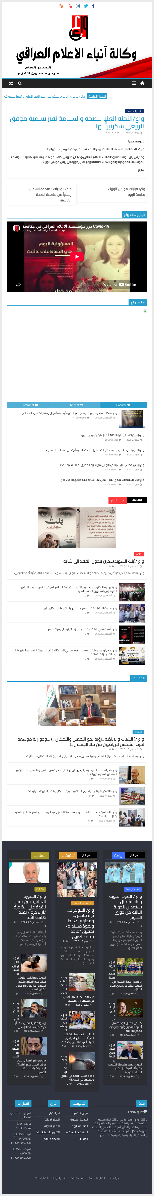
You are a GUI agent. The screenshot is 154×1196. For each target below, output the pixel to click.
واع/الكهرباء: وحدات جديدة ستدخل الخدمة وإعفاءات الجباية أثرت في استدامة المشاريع (95, 450)
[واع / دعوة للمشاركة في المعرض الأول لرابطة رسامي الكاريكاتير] (132, 606)
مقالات (40, 889)
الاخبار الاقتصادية (97, 1178)
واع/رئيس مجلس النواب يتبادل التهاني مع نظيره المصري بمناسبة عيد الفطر (102, 464)
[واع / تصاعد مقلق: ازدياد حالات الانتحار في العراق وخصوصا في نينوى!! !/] (82, 1054)
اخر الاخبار (54, 1113)
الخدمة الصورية (79, 1119)
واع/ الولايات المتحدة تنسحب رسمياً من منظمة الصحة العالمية (50, 194)
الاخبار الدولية (52, 1119)
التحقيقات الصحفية (82, 903)
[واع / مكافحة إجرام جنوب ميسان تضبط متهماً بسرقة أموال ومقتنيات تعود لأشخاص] (132, 410)
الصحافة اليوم (80, 1126)
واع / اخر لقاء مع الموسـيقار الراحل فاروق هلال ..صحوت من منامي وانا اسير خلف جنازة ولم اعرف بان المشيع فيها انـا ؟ (65, 772)
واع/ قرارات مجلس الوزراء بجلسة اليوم (126, 191)
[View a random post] (11, 83)
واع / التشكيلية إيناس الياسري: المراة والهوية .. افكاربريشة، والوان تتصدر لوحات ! (71, 791)
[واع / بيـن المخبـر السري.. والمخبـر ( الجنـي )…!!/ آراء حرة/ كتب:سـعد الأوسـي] (34, 1001)
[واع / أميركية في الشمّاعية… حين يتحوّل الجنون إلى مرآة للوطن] (132, 627)
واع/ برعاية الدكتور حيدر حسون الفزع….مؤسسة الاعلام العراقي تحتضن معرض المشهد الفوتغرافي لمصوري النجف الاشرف (68, 589)
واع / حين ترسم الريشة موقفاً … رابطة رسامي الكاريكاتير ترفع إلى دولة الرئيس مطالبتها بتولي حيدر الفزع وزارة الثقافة (65, 652)
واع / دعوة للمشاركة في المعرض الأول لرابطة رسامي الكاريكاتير (80, 608)
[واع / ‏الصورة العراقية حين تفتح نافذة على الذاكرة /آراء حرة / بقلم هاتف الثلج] (29, 864)
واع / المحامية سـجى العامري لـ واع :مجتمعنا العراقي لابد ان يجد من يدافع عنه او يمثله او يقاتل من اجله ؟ (66, 814)
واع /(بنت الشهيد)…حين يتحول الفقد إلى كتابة (103, 561)
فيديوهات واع (80, 1113)
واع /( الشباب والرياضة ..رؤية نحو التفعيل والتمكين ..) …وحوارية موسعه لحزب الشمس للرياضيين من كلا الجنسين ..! (80, 741)
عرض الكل (137, 499)
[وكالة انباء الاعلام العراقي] (142, 83)
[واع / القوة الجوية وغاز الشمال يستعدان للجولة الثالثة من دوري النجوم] (125, 864)
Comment (27, 405)
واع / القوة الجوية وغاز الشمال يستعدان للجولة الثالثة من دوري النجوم (125, 907)
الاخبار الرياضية (133, 889)
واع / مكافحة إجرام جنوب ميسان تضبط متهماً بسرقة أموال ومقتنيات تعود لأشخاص (69, 413)
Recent (74, 405)
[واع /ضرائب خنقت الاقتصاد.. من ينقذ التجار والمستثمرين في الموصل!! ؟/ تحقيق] (82, 975)
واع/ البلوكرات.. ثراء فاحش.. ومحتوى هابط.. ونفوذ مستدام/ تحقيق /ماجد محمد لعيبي (80, 923)
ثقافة (139, 554)
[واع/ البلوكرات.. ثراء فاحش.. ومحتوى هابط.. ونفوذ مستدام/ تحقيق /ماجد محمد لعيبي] (77, 864)
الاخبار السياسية (134, 111)
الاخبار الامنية (77, 1178)
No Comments (79, 418)
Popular (121, 405)
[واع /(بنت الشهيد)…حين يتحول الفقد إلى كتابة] (77, 509)
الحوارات (138, 732)
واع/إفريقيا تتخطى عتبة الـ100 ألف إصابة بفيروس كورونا (112, 435)
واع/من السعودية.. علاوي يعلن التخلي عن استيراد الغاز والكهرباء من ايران (102, 479)
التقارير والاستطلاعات (48, 1132)
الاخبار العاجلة (52, 1126)
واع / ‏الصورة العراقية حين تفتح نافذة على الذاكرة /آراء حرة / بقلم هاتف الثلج (30, 907)
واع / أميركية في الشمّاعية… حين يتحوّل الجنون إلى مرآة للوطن (82, 629)
